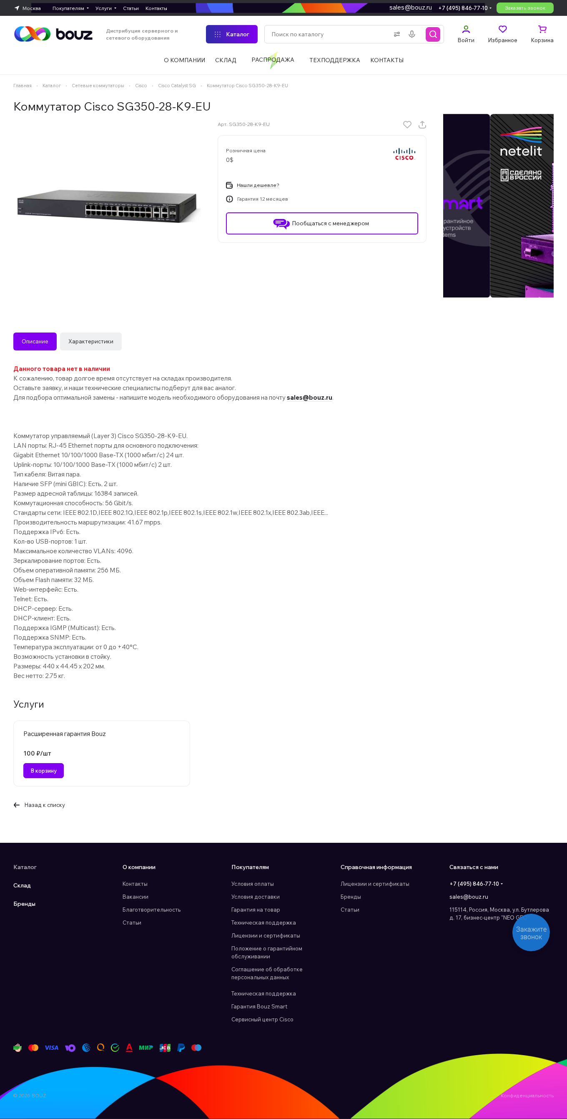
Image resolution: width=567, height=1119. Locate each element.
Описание (35, 341)
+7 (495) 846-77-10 (463, 8)
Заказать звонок (525, 8)
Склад (22, 885)
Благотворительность (152, 909)
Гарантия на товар (255, 909)
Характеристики (90, 341)
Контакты (135, 883)
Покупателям (250, 867)
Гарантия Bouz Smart (259, 1006)
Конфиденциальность (527, 1095)
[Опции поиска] (395, 34)
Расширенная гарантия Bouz (64, 734)
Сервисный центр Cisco (262, 1019)
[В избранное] (407, 125)
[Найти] (433, 34)
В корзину (43, 770)
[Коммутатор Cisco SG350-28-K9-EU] (107, 208)
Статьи (132, 922)
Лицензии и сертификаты (265, 935)
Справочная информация (376, 867)
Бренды (24, 903)
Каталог (25, 867)
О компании (139, 867)
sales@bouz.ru (410, 7)
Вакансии (135, 896)
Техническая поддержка (263, 922)
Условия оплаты (252, 883)
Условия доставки (255, 896)
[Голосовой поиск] (413, 34)
